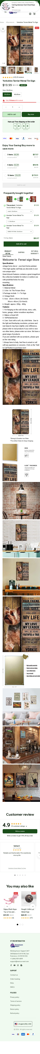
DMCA (12, 987)
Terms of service (16, 1001)
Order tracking (15, 979)
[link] (5, 6)
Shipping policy (15, 1005)
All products (10, 22)
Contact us (14, 975)
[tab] (15, 875)
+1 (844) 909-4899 (16, 959)
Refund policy (14, 1013)
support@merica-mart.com (19, 961)
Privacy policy (14, 997)
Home (2, 22)
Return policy (14, 1009)
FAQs (12, 983)
